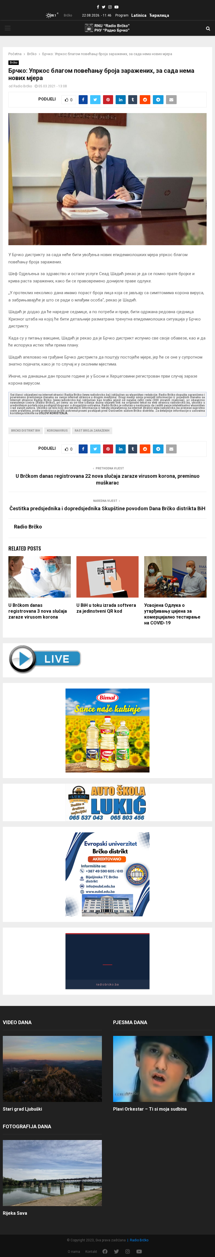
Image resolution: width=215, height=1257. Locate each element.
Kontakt (91, 1252)
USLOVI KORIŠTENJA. (53, 413)
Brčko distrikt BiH (25, 430)
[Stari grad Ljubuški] (52, 1069)
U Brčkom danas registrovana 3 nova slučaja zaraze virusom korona (37, 611)
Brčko (13, 62)
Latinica (138, 15)
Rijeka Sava (15, 1213)
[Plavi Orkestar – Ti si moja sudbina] (162, 1069)
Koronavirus (57, 430)
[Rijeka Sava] (52, 1173)
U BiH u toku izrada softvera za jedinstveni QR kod (106, 608)
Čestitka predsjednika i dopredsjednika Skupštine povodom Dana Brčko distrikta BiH (107, 508)
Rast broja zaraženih (92, 430)
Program (121, 15)
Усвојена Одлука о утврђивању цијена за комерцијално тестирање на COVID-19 (172, 614)
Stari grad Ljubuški (22, 1109)
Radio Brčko (22, 86)
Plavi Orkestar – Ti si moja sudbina (150, 1109)
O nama (74, 1252)
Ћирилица (159, 15)
